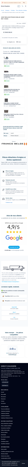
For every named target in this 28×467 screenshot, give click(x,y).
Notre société (4, 449)
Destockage (3, 434)
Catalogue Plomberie (5, 415)
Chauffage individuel (5, 443)
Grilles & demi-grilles (5, 430)
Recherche (3, 398)
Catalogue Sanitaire (5, 413)
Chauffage (13, 10)
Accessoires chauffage (5, 427)
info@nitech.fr (5, 385)
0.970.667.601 (5, 382)
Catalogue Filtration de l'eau (7, 417)
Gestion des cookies (5, 455)
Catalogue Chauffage (5, 411)
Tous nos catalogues (5, 408)
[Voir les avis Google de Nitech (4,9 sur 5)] (14, 233)
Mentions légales (4, 453)
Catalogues (7, 10)
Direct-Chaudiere (5, 6)
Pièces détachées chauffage (21, 10)
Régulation (3, 439)
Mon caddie (3, 394)
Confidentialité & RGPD (6, 458)
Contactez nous (9, 202)
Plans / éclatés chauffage (6, 425)
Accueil (2, 10)
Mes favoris (3, 396)
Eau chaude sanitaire (5, 436)
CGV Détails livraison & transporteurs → (11, 281)
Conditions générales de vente (7, 451)
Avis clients (3, 403)
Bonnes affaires (4, 432)
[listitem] (12, 351)
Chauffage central (4, 441)
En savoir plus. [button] (14, 464)
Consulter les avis (14, 247)
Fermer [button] (23, 463)
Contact (2, 401)
